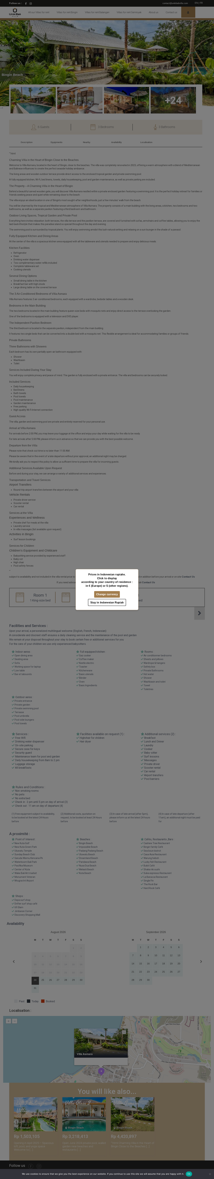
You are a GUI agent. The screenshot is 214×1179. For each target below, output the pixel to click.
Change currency (107, 594)
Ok (188, 1173)
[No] (209, 1174)
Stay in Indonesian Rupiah (107, 602)
